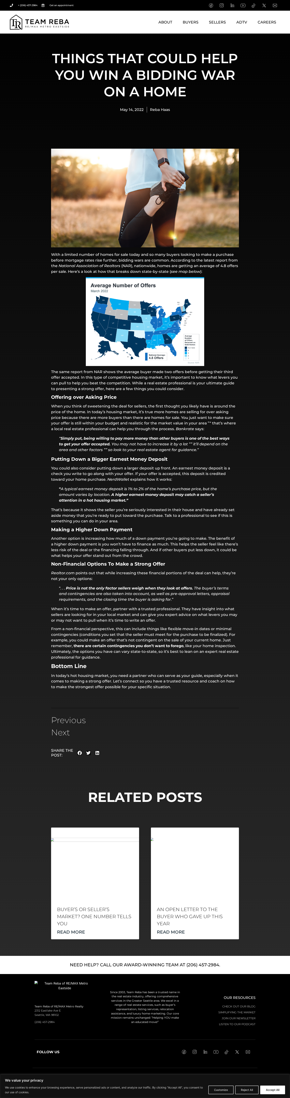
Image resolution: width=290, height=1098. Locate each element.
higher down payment (75, 544)
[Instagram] (221, 5)
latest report (215, 260)
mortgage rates (79, 260)
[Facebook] (211, 5)
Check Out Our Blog (238, 1006)
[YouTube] (243, 5)
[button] (79, 753)
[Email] (274, 5)
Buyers (190, 22)
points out (85, 573)
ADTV (241, 22)
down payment (150, 538)
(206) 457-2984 (45, 1022)
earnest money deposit (201, 468)
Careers (267, 22)
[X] (264, 5)
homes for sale (114, 254)
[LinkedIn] (232, 5)
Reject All (247, 1089)
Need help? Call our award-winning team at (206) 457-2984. (145, 965)
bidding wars (131, 260)
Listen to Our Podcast (237, 1024)
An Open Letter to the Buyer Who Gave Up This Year (190, 916)
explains (138, 479)
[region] (145, 1086)
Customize (221, 1089)
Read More (71, 932)
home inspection (219, 645)
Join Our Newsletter (238, 1018)
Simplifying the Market (236, 1012)
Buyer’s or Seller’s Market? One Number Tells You (94, 916)
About (165, 22)
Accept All (272, 1089)
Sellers (217, 22)
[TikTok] (253, 5)
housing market (147, 377)
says (199, 428)
